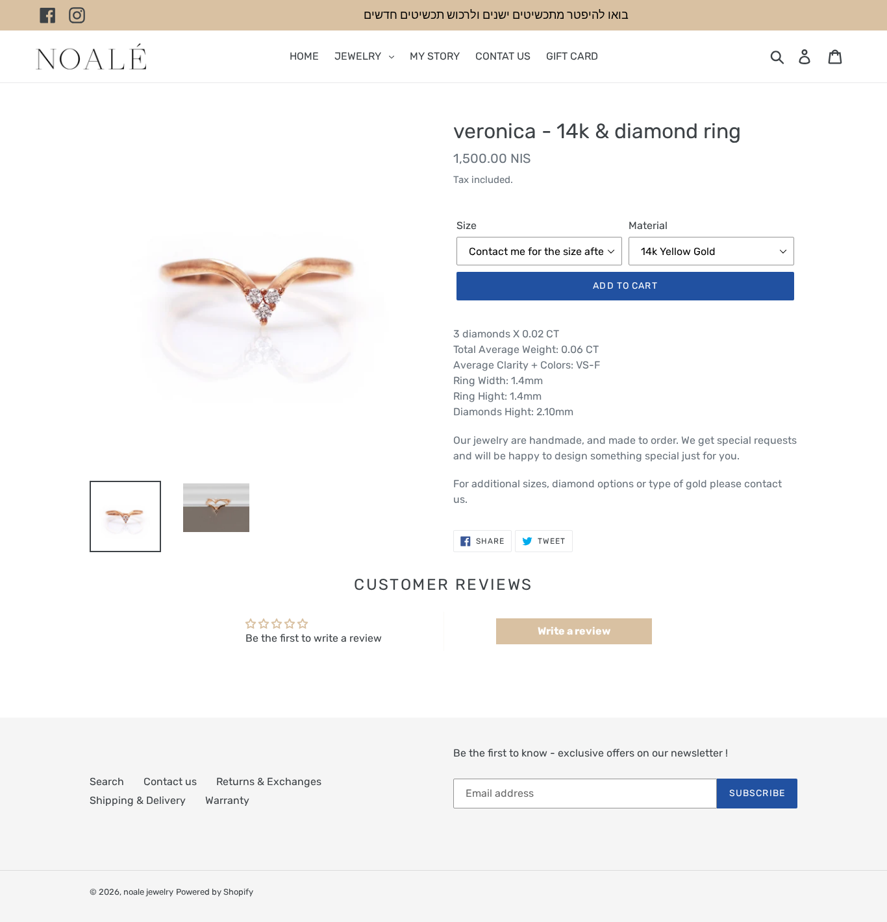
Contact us (170, 781)
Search (107, 781)
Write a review (574, 631)
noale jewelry (148, 892)
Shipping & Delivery (138, 800)
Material (648, 225)
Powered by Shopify (214, 892)
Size (466, 225)
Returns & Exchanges (268, 781)
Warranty (227, 800)
